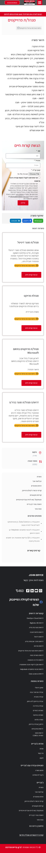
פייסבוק (26, 221)
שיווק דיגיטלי (39, 687)
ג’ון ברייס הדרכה (13, 847)
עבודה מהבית (38, 697)
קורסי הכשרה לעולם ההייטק (32, 490)
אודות (41, 749)
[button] (39, 2)
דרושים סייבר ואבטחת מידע (34, 641)
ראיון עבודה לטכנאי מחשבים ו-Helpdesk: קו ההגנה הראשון (24, 531)
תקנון (41, 758)
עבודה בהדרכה (38, 706)
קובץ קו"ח (36, 170)
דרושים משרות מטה (36, 655)
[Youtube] (36, 590)
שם (38, 151)
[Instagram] (40, 590)
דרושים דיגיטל (38, 637)
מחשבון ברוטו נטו (36, 825)
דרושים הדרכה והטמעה (35, 660)
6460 (19, 590)
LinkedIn (14, 221)
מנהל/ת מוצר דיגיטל (28, 242)
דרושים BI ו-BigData (36, 623)
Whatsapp (38, 221)
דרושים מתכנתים (37, 729)
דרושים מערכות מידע (36, 627)
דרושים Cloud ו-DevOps (35, 618)
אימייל (37, 160)
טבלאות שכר (37, 481)
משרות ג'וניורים (38, 710)
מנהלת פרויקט (31, 295)
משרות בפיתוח (38, 715)
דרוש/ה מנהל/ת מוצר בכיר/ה (24, 402)
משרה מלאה (38, 719)
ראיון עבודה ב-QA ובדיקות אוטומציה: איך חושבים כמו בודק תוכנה (23, 539)
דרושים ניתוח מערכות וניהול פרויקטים (30, 651)
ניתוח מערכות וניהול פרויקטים (30, 28)
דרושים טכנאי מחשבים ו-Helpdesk (31, 669)
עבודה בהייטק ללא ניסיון (35, 701)
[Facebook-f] (27, 590)
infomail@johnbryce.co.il (19, 196)
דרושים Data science (36, 674)
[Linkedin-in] (32, 590)
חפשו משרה (39, 770)
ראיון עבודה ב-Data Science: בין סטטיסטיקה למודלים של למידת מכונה (24, 523)
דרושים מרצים (38, 646)
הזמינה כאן (20, 194)
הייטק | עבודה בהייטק (36, 724)
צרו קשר (40, 753)
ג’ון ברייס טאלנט (38, 775)
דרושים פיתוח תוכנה (36, 632)
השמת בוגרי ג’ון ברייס (34, 504)
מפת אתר (38, 509)
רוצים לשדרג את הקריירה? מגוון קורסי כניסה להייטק (23, 14)
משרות (39, 476)
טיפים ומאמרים (36, 486)
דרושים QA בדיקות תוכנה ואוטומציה (31, 664)
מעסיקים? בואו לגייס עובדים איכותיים (29, 499)
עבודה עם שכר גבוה (36, 692)
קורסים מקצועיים (36, 495)
